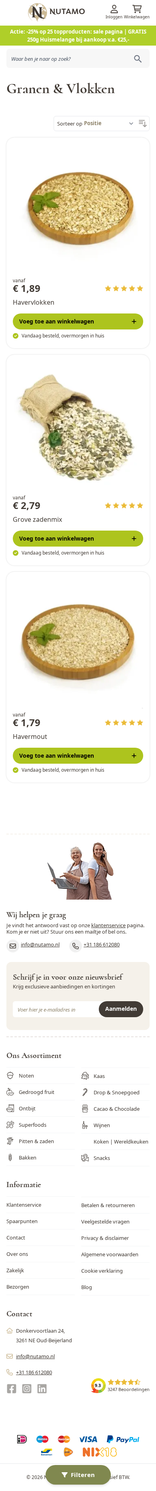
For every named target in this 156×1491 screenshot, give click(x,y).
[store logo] (91, 12)
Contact (15, 1237)
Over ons (17, 1253)
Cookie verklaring (102, 1270)
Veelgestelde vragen (105, 1221)
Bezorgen (17, 1286)
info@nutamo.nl (40, 944)
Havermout (30, 736)
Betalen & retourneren (108, 1205)
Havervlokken (33, 302)
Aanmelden (121, 1008)
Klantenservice (23, 1204)
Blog (86, 1287)
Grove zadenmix (37, 519)
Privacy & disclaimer (105, 1238)
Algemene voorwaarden (109, 1254)
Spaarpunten (22, 1221)
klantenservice (108, 925)
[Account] (114, 9)
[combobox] (78, 58)
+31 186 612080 (102, 944)
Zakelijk (15, 1270)
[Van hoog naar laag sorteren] (143, 123)
